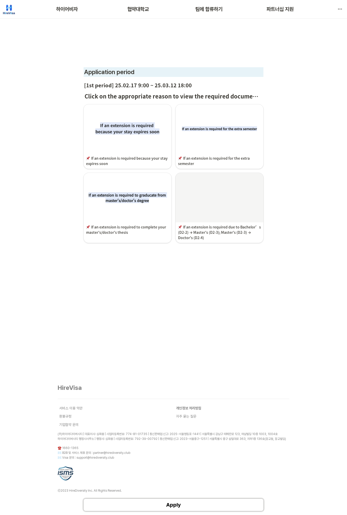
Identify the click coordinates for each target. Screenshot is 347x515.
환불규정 (65, 416)
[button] (339, 9)
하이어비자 (67, 9)
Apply (173, 505)
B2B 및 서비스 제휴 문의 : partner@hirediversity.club (96, 453)
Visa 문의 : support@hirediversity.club (88, 457)
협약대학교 (138, 9)
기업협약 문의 (68, 425)
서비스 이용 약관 (71, 408)
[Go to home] (9, 9)
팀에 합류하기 (209, 9)
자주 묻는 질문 (186, 416)
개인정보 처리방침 (188, 408)
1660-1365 (70, 448)
